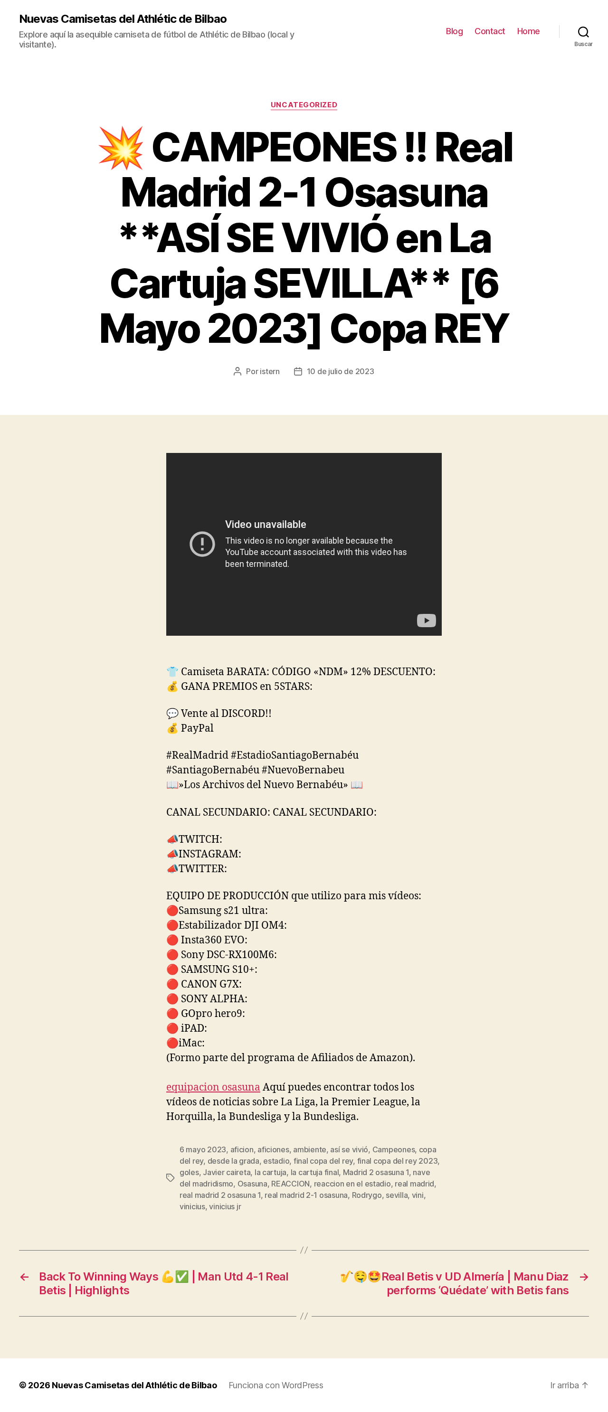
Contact (490, 31)
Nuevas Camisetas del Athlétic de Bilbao (123, 19)
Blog (454, 31)
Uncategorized (304, 105)
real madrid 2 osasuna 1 (220, 1195)
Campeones (393, 1149)
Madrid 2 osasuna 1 (376, 1172)
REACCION (290, 1183)
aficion (242, 1149)
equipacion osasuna (213, 1087)
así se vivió (349, 1149)
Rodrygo (367, 1195)
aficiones (273, 1149)
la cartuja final (315, 1172)
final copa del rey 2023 (397, 1161)
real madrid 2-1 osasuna (306, 1195)
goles (189, 1172)
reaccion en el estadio (352, 1183)
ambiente (309, 1149)
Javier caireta (226, 1172)
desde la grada (233, 1161)
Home (528, 31)
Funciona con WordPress (275, 1385)
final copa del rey (323, 1161)
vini (418, 1195)
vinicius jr (225, 1206)
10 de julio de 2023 (340, 371)
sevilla (397, 1195)
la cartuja (270, 1172)
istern (269, 371)
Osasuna (252, 1183)
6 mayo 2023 (203, 1149)
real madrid (414, 1183)
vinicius (192, 1206)
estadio (276, 1161)
